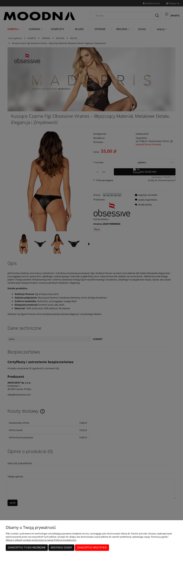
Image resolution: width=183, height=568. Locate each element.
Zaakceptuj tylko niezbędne (27, 547)
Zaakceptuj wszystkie (92, 547)
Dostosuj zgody (61, 547)
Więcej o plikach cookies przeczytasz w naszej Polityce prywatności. (41, 540)
